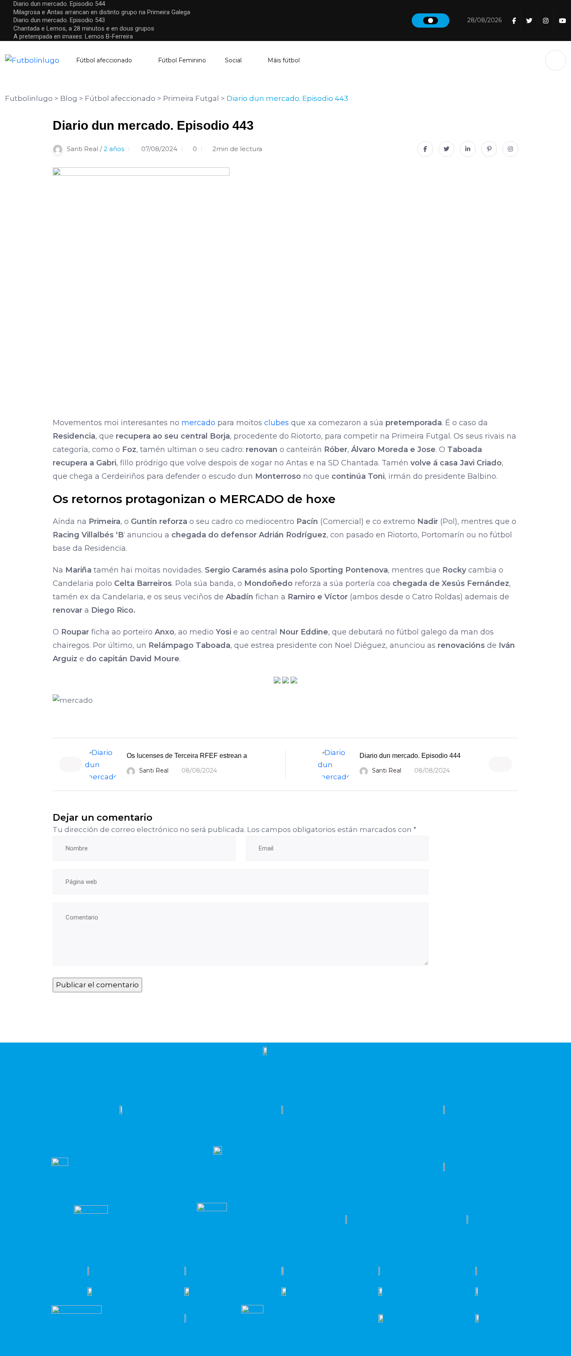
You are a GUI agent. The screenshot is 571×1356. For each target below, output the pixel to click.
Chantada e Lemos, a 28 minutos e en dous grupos (83, 28)
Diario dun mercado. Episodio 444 (410, 755)
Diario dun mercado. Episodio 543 (59, 20)
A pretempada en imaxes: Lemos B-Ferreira (73, 36)
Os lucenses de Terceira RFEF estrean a (187, 755)
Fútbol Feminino (182, 60)
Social (233, 60)
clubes (276, 422)
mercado (198, 422)
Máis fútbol (284, 60)
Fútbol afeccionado (104, 60)
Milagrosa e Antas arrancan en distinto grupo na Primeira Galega (101, 12)
